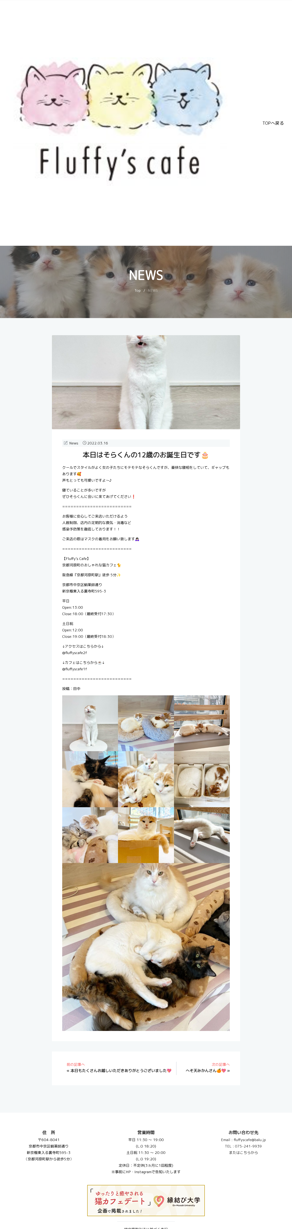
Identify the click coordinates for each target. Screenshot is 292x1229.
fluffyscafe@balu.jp (243, 1139)
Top (137, 290)
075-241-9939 (243, 1146)
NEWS (153, 290)
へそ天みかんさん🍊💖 (206, 1070)
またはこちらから (243, 1152)
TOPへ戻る (273, 123)
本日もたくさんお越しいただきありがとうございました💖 (121, 1070)
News (73, 443)
